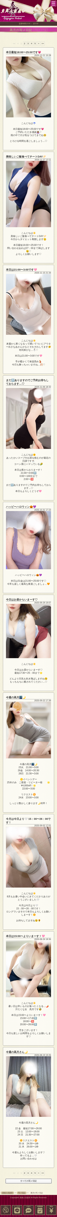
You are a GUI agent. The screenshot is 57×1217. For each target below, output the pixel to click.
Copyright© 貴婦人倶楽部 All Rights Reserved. (28, 1198)
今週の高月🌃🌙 (16, 697)
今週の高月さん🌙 (17, 1052)
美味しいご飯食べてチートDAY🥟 (26, 156)
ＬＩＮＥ (17, 1206)
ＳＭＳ (28, 1206)
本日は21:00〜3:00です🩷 (21, 269)
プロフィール (40, 30)
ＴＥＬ (6, 1206)
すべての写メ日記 (28, 1181)
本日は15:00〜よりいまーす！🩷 (25, 936)
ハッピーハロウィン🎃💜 (21, 506)
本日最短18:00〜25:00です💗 (23, 52)
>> (43, 43)
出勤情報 (40, 1206)
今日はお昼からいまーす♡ (22, 599)
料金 (51, 1206)
